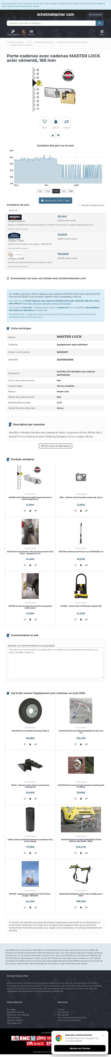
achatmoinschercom (55, 14)
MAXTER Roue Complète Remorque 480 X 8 (30, 731)
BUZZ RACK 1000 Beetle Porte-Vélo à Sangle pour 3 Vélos (81, 895)
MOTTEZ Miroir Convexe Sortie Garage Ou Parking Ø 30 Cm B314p (81, 786)
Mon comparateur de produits (72, 1017)
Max (71, 191)
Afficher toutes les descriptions (55, 446)
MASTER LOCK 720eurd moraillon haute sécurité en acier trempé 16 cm (30, 498)
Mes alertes (63, 1015)
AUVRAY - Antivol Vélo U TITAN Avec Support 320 (81, 606)
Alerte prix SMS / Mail (56, 200)
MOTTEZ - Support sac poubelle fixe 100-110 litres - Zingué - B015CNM (30, 895)
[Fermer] (103, 1035)
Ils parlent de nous (15, 1012)
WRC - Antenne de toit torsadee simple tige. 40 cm (80, 497)
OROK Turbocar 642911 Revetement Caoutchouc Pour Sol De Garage (30, 840)
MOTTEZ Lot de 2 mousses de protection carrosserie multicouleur (30, 607)
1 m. (40, 191)
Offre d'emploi (14, 1017)
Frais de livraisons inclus (92, 205)
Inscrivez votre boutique (69, 1020)
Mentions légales (15, 1020)
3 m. (48, 191)
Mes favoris (63, 1012)
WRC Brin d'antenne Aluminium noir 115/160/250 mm (81, 552)
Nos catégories (14, 1023)
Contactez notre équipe (18, 1015)
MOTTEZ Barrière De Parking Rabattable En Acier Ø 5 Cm (81, 732)
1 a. (63, 191)
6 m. (56, 191)
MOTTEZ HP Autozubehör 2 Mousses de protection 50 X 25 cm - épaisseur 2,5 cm (30, 552)
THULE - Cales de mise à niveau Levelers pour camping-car (30, 786)
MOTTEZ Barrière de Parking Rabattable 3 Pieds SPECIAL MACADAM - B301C (81, 840)
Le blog (61, 1009)
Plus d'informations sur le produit (18, 229)
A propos (11, 1009)
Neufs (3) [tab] (13, 210)
